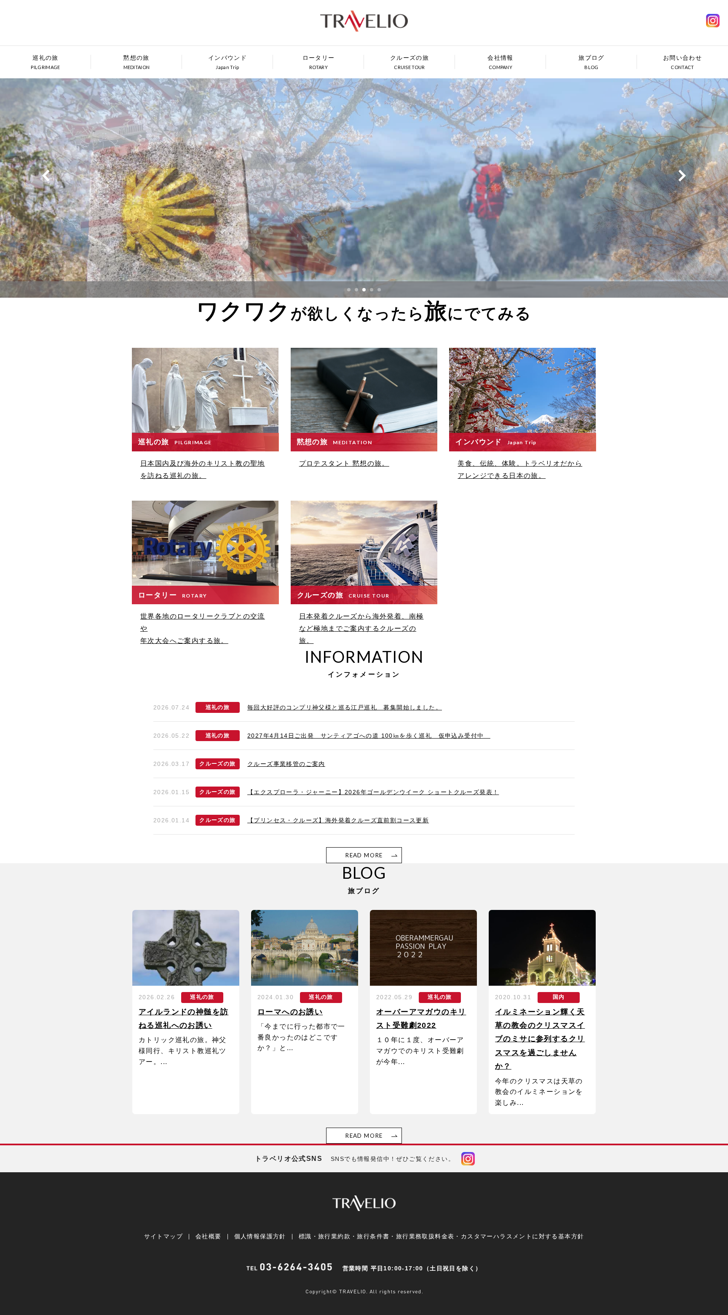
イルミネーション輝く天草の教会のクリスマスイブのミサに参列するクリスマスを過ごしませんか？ (540, 1039)
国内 (559, 997)
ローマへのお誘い (290, 1012)
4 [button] (371, 289)
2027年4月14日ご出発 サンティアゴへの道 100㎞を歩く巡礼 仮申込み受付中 (368, 735)
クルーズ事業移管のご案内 (286, 763)
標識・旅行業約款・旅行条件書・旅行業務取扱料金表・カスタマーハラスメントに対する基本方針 (441, 1236)
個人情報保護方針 (260, 1236)
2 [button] (356, 289)
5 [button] (379, 289)
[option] (364, 184)
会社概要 (208, 1236)
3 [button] (364, 289)
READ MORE (364, 855)
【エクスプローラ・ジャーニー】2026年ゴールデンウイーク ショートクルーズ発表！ (373, 792)
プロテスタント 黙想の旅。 (344, 463)
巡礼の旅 (218, 707)
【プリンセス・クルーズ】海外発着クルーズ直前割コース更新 (338, 820)
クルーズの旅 (217, 764)
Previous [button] (46, 175)
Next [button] (682, 175)
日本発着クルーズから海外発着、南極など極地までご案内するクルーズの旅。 (361, 628)
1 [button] (349, 289)
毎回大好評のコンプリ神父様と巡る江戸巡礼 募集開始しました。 (344, 707)
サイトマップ (163, 1236)
